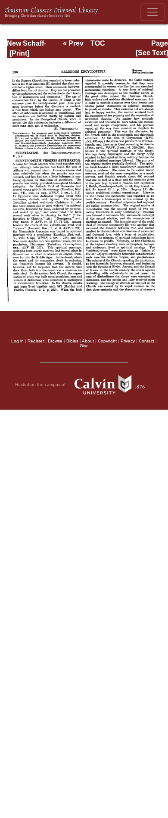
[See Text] (152, 52)
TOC (97, 43)
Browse (55, 341)
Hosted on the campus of (41, 384)
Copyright (107, 341)
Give (84, 345)
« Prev (73, 43)
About (88, 341)
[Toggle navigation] (152, 12)
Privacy (128, 341)
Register (36, 341)
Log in (17, 341)
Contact (146, 341)
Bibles (72, 341)
